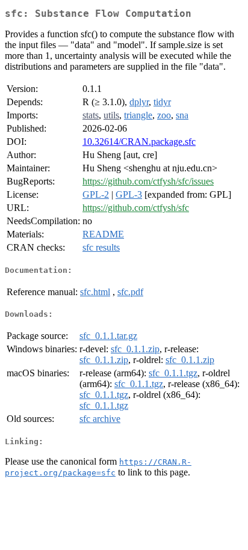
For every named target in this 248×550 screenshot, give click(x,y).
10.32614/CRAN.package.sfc (139, 141)
